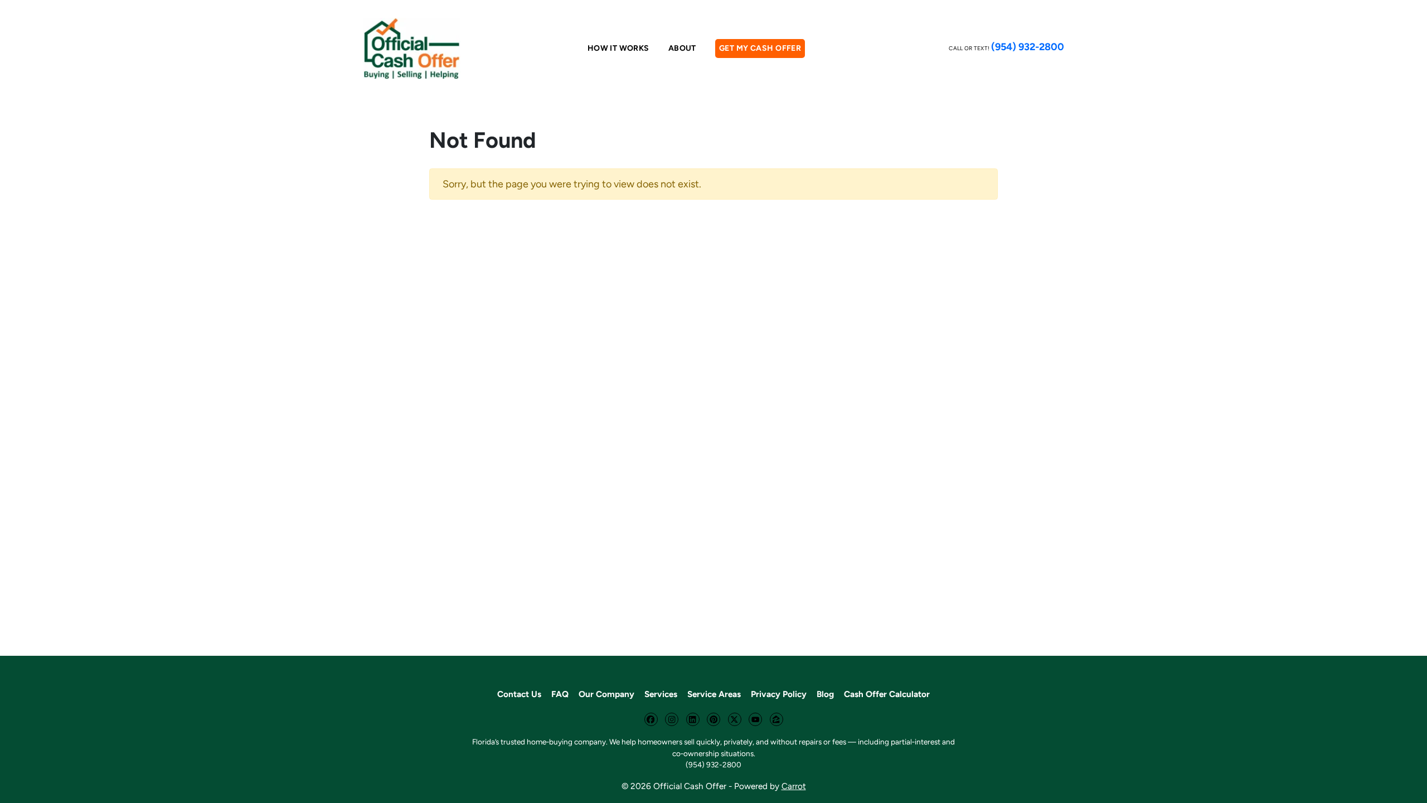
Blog (825, 694)
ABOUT (682, 48)
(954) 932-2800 (1027, 47)
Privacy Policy (779, 694)
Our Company (606, 694)
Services (660, 694)
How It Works (618, 48)
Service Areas (714, 694)
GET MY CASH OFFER (760, 48)
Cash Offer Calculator (887, 694)
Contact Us (519, 694)
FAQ (560, 694)
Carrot (794, 786)
